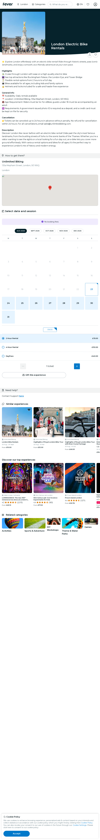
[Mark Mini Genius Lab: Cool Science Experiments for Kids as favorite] (60, 465)
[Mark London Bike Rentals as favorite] (29, 409)
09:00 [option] (50, 330)
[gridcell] (91, 289)
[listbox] (50, 330)
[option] (50, 338)
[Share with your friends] (89, 54)
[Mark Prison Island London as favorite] (92, 465)
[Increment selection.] (77, 366)
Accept (16, 833)
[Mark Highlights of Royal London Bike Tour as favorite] (60, 409)
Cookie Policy (87, 823)
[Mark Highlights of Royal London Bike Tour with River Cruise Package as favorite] (92, 409)
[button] (50, 338)
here (21, 396)
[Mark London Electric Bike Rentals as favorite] (95, 54)
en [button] (81, 4)
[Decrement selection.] (23, 366)
